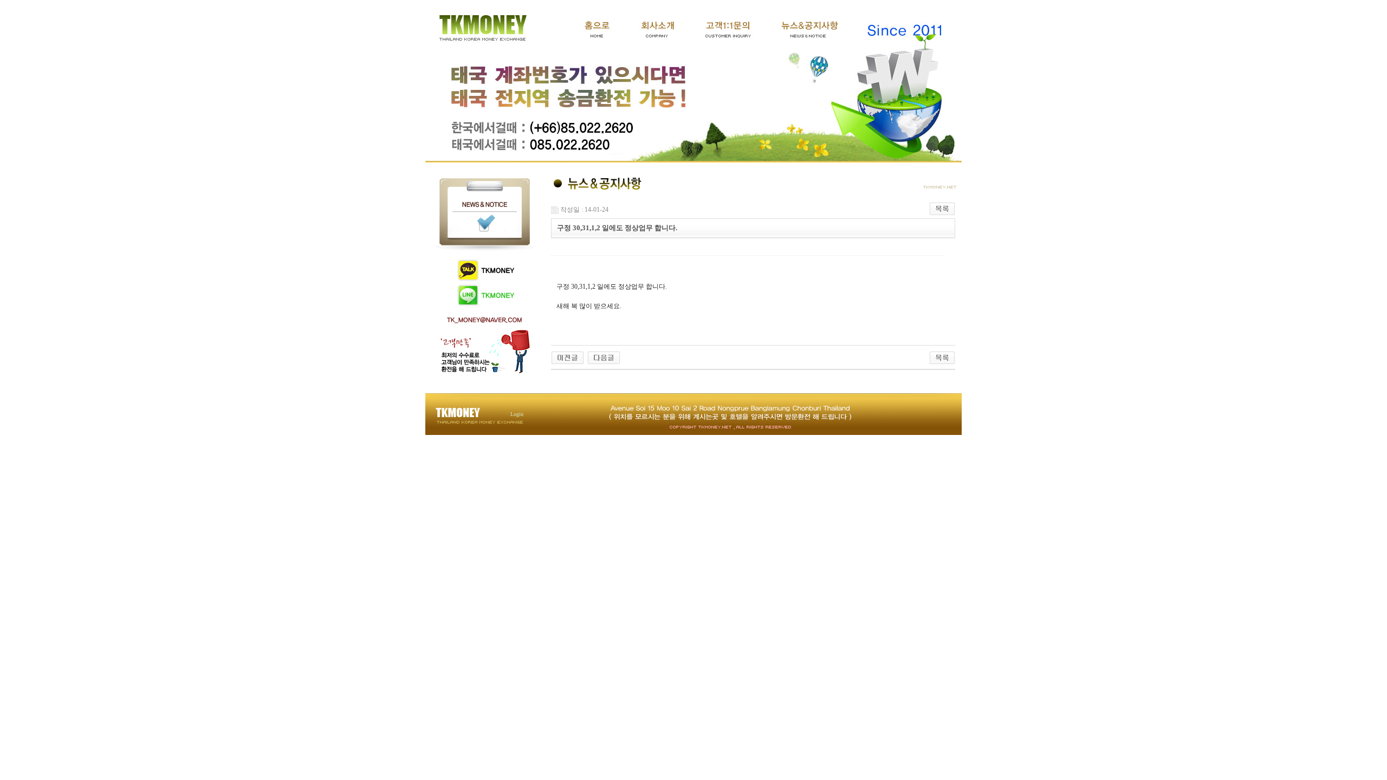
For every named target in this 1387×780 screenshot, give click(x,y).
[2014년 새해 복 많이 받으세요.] (603, 357)
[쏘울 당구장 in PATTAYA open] (567, 357)
